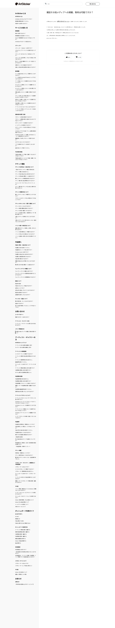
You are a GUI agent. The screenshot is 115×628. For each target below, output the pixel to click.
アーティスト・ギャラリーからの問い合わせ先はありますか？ (25, 324)
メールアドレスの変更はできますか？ (23, 125)
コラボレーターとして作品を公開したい (23, 565)
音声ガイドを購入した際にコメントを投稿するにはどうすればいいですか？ (25, 100)
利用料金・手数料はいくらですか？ (22, 453)
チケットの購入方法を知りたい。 (22, 171)
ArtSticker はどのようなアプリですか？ (23, 19)
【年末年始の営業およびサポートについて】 (24, 584)
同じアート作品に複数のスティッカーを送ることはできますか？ (25, 62)
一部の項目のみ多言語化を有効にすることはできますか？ (25, 552)
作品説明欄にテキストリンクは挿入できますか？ (25, 383)
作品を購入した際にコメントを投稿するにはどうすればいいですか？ (25, 103)
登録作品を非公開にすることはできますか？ (24, 391)
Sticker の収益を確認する (20, 541)
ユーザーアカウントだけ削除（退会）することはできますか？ (25, 417)
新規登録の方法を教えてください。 (22, 35)
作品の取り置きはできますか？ (21, 258)
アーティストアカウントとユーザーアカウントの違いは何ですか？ (25, 398)
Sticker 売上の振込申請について (22, 502)
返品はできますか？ (19, 303)
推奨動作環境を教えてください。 (22, 21)
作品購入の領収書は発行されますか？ (23, 256)
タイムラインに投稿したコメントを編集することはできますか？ (25, 85)
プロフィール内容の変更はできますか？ (23, 117)
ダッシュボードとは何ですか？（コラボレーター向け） (25, 474)
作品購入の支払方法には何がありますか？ (24, 254)
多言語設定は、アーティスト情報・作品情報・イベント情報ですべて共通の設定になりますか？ (25, 556)
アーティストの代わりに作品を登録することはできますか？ (25, 478)
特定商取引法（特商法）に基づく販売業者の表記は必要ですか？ (25, 443)
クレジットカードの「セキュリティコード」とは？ (25, 183)
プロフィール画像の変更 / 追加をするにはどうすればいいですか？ (25, 120)
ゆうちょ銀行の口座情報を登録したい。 (23, 372)
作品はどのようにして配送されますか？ (23, 286)
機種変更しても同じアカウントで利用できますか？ (25, 139)
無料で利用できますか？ (20, 33)
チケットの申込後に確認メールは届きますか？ (25, 176)
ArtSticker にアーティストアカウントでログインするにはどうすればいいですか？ (25, 402)
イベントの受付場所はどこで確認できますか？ (25, 231)
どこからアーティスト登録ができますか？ (24, 354)
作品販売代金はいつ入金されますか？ (23, 432)
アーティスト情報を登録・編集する (22, 529)
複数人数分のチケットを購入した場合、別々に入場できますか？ (25, 228)
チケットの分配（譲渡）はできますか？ (23, 210)
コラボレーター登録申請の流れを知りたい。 (24, 471)
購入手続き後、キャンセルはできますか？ (24, 301)
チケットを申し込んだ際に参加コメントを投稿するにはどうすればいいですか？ (25, 96)
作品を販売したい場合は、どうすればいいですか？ (25, 427)
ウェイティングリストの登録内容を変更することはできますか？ (25, 274)
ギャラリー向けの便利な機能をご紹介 (23, 347)
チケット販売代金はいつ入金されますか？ (24, 455)
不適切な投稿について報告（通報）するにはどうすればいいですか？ (25, 155)
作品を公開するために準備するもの (22, 523)
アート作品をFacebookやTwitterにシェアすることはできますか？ (25, 78)
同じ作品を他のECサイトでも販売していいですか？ (25, 439)
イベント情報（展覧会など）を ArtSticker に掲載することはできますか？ (25, 489)
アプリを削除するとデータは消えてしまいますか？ (25, 145)
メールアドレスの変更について (21, 504)
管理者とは (17, 518)
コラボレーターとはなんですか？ (22, 467)
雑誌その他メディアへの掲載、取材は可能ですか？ (26, 332)
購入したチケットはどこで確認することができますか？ (25, 195)
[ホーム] (27, 4)
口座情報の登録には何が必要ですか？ (23, 370)
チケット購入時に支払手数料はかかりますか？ (25, 180)
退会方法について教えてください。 (22, 148)
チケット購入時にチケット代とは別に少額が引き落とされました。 (25, 187)
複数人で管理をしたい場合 (21, 574)
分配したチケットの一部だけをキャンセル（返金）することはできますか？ (25, 221)
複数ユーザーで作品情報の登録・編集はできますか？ (25, 386)
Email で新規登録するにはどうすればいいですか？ (25, 38)
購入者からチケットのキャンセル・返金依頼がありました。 (25, 458)
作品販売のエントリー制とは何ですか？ (23, 250)
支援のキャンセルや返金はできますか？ (23, 65)
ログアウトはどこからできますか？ (22, 142)
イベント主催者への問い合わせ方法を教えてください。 (25, 237)
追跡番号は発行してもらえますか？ (22, 294)
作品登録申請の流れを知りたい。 (22, 379)
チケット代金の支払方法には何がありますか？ (25, 174)
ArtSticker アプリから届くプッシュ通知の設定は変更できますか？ (25, 131)
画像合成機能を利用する (20, 538)
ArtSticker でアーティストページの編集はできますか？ (25, 413)
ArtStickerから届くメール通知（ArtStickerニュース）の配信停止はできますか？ (25, 135)
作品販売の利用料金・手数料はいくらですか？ (25, 424)
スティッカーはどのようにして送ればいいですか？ (25, 54)
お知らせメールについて (20, 506)
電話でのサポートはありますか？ (22, 317)
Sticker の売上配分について (21, 572)
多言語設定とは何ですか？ (21, 549)
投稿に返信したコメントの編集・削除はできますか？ (25, 92)
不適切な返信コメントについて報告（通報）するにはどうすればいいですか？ (25, 158)
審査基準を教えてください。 (21, 362)
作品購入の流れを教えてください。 (22, 247)
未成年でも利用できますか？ (21, 23)
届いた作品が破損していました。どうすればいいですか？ (25, 306)
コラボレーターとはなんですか (21, 563)
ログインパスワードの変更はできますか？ (24, 123)
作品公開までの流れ (19, 521)
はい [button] (69, 57)
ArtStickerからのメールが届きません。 (23, 41)
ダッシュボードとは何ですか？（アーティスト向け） (25, 365)
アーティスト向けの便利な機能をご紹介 (23, 345)
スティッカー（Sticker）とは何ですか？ (23, 48)
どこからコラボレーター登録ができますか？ (24, 469)
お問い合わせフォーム (63, 21)
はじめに (17, 516)
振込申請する (18, 543)
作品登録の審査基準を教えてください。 (23, 389)
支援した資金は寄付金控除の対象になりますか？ (25, 67)
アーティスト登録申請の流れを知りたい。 (24, 360)
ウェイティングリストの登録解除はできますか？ (25, 277)
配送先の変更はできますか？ (21, 292)
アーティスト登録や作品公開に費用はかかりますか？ (25, 356)
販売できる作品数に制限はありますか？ (23, 434)
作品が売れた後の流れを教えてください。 (24, 430)
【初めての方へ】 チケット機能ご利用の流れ (24, 169)
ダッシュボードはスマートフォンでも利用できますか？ (25, 497)
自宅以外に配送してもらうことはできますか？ (25, 290)
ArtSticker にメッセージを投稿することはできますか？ (25, 406)
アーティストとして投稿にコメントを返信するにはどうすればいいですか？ (25, 409)
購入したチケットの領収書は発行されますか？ (25, 178)
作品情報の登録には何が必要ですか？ (23, 381)
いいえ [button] (79, 57)
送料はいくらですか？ (20, 288)
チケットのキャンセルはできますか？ (23, 206)
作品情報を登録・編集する (21, 536)
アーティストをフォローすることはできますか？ (25, 107)
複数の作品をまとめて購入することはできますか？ (25, 261)
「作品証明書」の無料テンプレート (22, 446)
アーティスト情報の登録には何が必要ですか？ (25, 368)
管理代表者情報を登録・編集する (22, 532)
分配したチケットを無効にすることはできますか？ (25, 217)
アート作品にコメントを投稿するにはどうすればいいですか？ (25, 81)
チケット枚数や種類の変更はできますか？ (24, 208)
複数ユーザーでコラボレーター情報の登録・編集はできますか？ (25, 481)
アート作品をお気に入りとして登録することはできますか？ (25, 74)
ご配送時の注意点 (19, 437)
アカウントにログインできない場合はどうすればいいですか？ (25, 198)
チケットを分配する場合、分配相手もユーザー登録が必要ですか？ (25, 213)
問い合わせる (93, 4)
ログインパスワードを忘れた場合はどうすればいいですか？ (25, 128)
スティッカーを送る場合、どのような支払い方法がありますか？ (25, 58)
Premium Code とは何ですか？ (22, 252)
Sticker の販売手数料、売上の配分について (24, 500)
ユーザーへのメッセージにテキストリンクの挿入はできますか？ (25, 493)
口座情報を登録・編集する (21, 534)
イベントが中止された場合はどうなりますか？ (25, 234)
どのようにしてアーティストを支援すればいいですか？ (25, 51)
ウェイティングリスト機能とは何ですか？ (24, 271)
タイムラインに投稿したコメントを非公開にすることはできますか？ (25, 89)
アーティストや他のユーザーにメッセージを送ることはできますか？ (25, 109)
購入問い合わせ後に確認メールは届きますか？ (25, 264)
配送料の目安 (18, 283)
